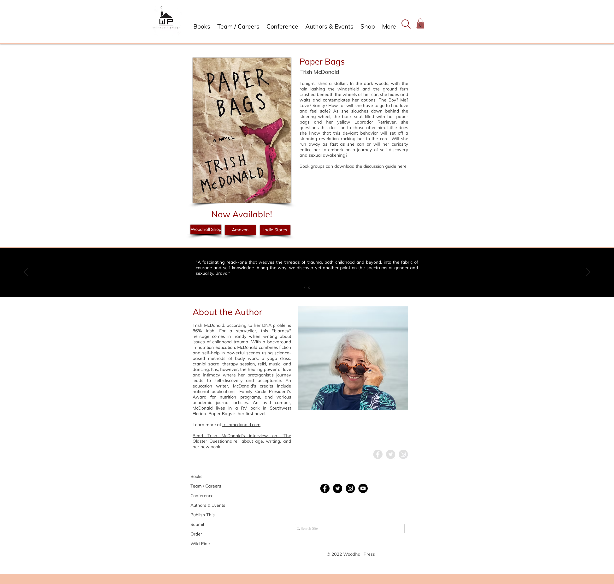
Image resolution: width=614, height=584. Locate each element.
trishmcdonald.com (241, 424)
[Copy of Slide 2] (309, 287)
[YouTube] (363, 488)
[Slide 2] (304, 287)
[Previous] (26, 272)
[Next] (588, 272)
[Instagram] (350, 488)
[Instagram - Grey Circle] (403, 454)
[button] (406, 24)
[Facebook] (325, 488)
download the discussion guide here (370, 166)
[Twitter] (337, 488)
